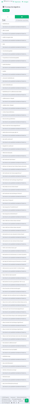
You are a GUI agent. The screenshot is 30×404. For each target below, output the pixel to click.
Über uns (15, 401)
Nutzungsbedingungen (16, 399)
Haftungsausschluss (6, 399)
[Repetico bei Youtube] (18, 402)
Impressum (13, 397)
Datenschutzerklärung (21, 397)
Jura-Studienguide (6, 402)
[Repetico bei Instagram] (16, 402)
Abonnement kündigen (7, 401)
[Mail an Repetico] (11, 402)
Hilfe (24, 399)
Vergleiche (20, 401)
